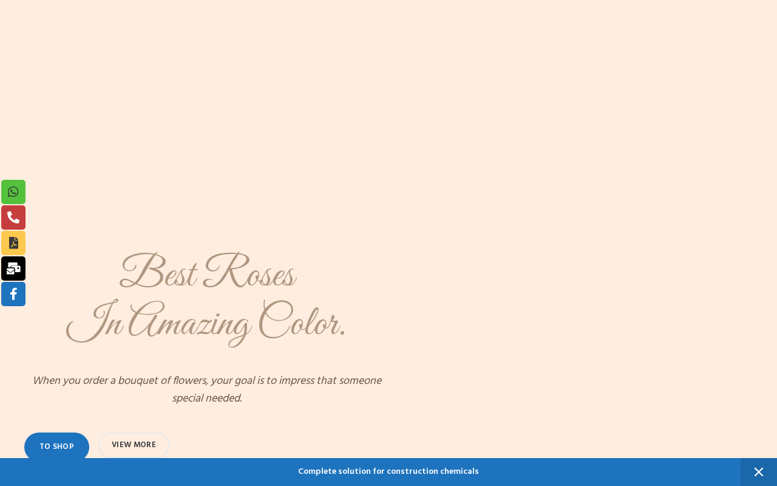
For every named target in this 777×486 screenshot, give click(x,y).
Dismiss (759, 472)
